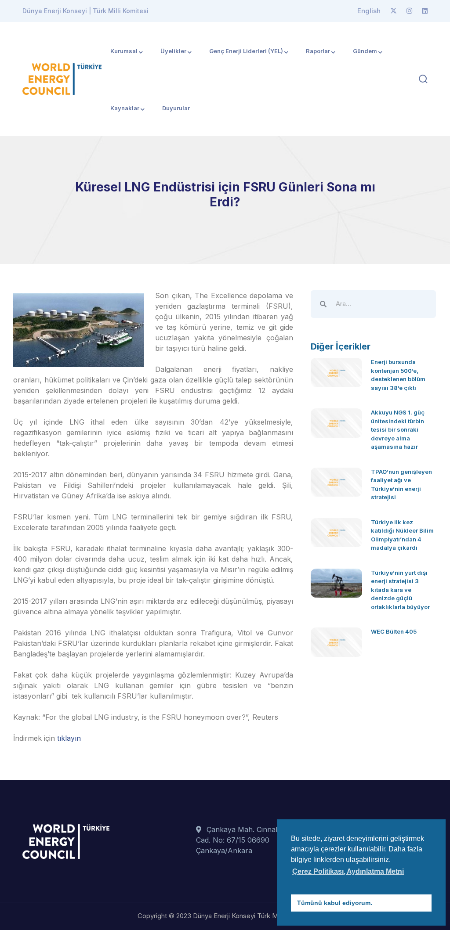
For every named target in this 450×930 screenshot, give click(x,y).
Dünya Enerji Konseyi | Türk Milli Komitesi (85, 10)
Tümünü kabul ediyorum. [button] (334, 902)
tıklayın (69, 738)
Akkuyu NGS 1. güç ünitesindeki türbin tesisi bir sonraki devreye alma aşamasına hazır (398, 429)
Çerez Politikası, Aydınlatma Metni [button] (348, 871)
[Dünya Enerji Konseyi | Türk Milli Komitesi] (62, 78)
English (369, 11)
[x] (393, 11)
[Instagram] (409, 11)
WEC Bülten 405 (394, 631)
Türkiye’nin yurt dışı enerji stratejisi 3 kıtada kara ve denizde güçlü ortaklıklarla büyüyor (400, 589)
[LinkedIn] (425, 11)
